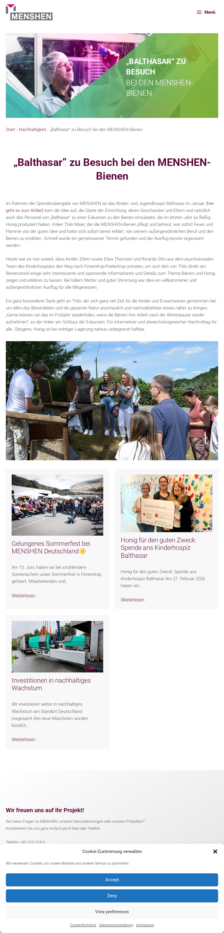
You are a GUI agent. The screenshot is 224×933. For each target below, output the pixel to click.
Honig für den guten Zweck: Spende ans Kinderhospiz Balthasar (159, 548)
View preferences (112, 911)
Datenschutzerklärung (116, 925)
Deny (112, 895)
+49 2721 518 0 (32, 842)
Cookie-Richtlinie (83, 925)
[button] (215, 851)
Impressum (145, 925)
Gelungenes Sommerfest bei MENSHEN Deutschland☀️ (51, 547)
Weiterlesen (23, 596)
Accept (112, 879)
